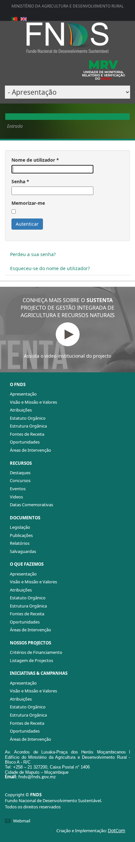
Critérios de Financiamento (36, 652)
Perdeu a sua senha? (33, 254)
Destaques (20, 473)
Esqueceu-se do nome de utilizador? (50, 268)
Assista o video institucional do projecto (67, 356)
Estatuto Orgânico (28, 418)
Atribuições (21, 410)
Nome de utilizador (35, 160)
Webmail (21, 821)
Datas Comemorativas (31, 505)
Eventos (18, 489)
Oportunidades (25, 442)
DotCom (116, 830)
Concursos (20, 480)
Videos (16, 497)
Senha (20, 181)
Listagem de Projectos (31, 660)
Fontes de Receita (27, 434)
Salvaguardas (23, 551)
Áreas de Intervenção (30, 450)
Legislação (20, 527)
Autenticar (27, 224)
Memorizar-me (28, 203)
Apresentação (23, 394)
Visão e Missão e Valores (33, 402)
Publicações (21, 535)
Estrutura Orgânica (28, 426)
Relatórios (19, 543)
